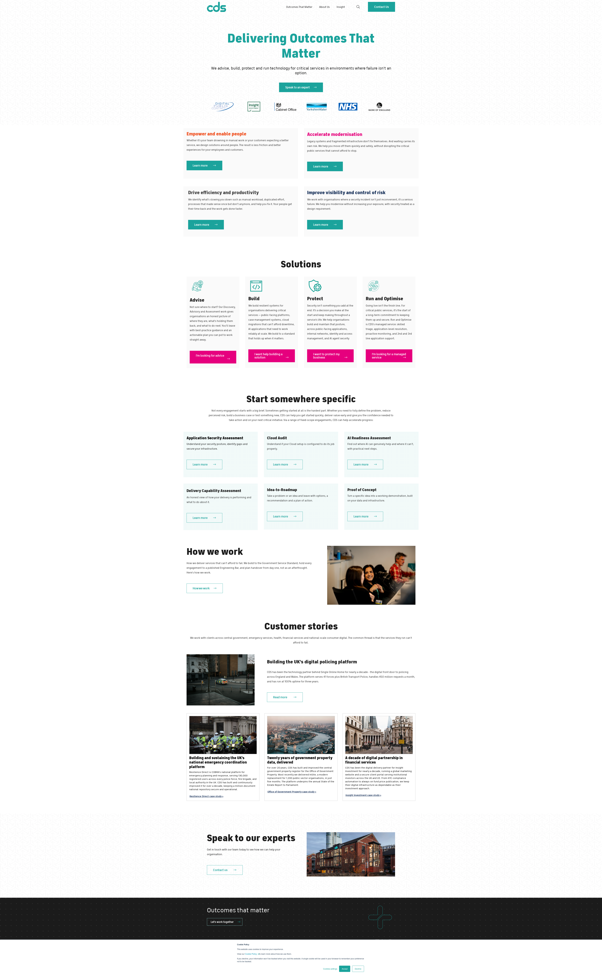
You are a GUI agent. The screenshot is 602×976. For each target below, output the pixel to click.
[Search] (358, 7)
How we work (201, 588)
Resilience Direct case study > (206, 796)
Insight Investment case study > (363, 795)
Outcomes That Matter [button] (299, 6)
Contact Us (381, 7)
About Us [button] (324, 6)
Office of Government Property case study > (291, 791)
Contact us (220, 870)
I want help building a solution (268, 355)
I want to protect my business (326, 355)
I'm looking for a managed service (389, 355)
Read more (280, 697)
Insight (341, 6)
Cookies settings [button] (330, 968)
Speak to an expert (297, 87)
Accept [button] (345, 968)
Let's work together (222, 921)
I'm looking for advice (210, 355)
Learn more (200, 165)
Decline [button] (358, 968)
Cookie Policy (251, 953)
